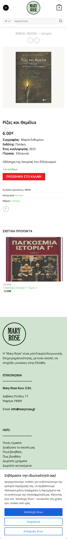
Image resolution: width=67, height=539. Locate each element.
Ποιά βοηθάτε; (12, 452)
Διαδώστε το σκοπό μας (19, 447)
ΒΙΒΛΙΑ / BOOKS (26, 33)
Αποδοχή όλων (33, 512)
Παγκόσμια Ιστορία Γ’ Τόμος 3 (20, 287)
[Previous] (6, 111)
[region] (33, 504)
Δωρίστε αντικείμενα (17, 466)
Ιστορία (46, 33)
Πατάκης (15, 200)
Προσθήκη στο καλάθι (23, 177)
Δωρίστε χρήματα (15, 461)
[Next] (16, 111)
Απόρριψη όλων (33, 531)
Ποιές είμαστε (12, 443)
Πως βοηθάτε (12, 456)
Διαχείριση (33, 521)
